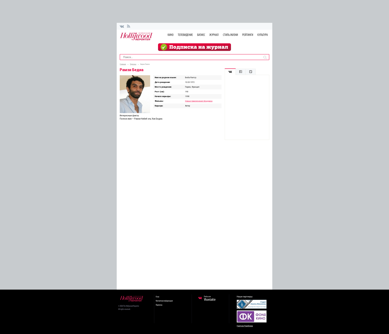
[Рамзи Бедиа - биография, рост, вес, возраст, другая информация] (135, 112)
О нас (157, 297)
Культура (262, 35)
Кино (171, 35)
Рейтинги (247, 35)
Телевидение (185, 35)
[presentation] (230, 72)
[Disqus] (171, 162)
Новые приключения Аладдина (198, 101)
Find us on (210, 299)
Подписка (159, 305)
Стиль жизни (230, 35)
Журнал (214, 35)
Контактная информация (164, 301)
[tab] (230, 72)
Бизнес (201, 35)
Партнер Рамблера (245, 326)
